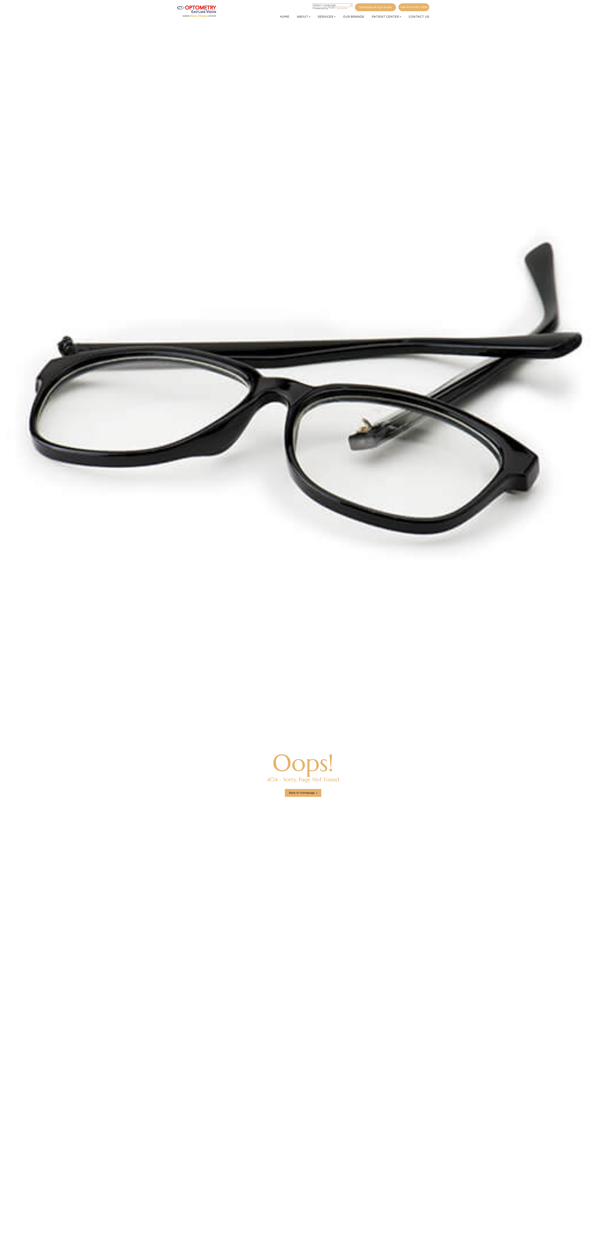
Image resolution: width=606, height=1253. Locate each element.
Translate (341, 8)
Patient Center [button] (385, 16)
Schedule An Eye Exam (375, 7)
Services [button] (325, 16)
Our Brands (353, 16)
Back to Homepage (302, 792)
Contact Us (419, 16)
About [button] (302, 16)
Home (284, 16)
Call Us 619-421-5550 (414, 7)
